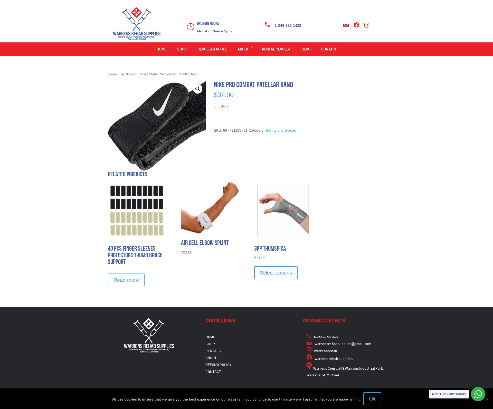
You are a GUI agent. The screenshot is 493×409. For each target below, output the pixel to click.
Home (161, 49)
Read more (126, 280)
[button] (197, 89)
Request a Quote (212, 49)
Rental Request (276, 49)
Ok (372, 399)
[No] (486, 398)
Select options (276, 273)
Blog (305, 49)
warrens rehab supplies (334, 359)
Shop (182, 49)
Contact (329, 49)
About (243, 49)
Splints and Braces (134, 74)
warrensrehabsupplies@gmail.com (343, 344)
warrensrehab (325, 351)
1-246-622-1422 (288, 25)
